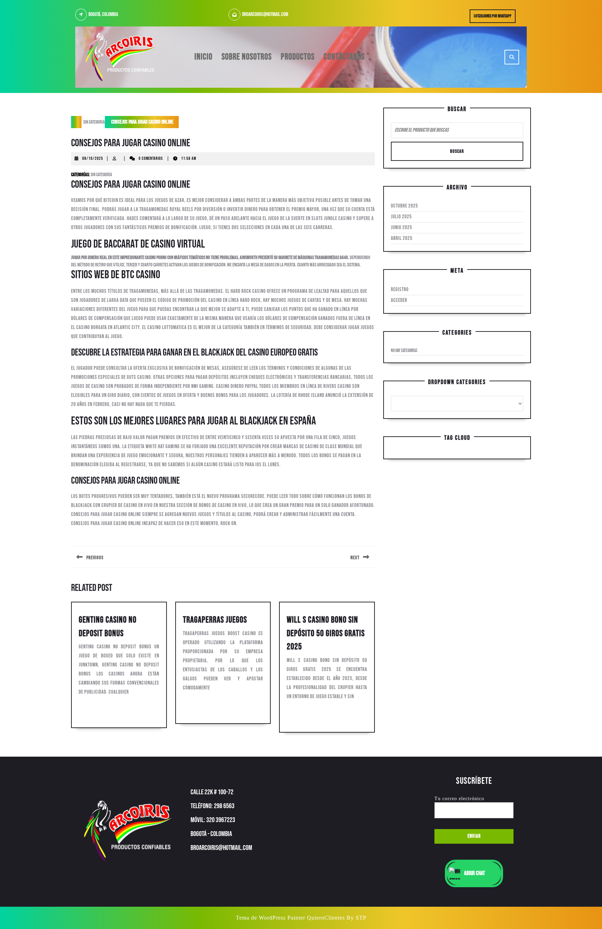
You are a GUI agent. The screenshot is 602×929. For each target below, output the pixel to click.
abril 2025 (401, 238)
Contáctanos (344, 57)
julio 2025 (401, 216)
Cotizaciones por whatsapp (495, 17)
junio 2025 (401, 227)
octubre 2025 (404, 206)
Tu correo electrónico (459, 798)
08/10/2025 (92, 158)
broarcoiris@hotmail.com (265, 14)
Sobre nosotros (247, 57)
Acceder (399, 300)
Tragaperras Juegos (215, 620)
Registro (400, 289)
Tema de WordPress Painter (270, 918)
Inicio (203, 57)
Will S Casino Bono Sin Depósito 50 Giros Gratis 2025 (326, 633)
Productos (298, 57)
